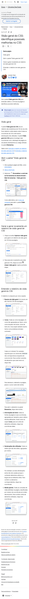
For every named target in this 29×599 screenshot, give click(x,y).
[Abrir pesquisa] (15, 2)
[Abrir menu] (2, 2)
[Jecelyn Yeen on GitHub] (11, 78)
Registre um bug (5, 552)
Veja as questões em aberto (8, 555)
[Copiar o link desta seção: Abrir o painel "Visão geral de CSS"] (7, 160)
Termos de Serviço (6, 591)
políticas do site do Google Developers (10, 539)
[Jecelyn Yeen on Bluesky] (13, 78)
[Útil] (8, 32)
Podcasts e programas (7, 569)
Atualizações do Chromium (8, 562)
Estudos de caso (5, 564)
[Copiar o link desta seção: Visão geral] (12, 122)
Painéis (5, 28)
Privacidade (15, 591)
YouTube (3, 579)
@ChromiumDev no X (6, 577)
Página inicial (4, 27)
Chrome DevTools (14, 7)
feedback (6, 116)
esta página (8, 167)
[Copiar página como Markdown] (8, 46)
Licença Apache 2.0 (6, 537)
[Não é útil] (11, 32)
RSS (2, 584)
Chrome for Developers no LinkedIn (10, 582)
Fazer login (24, 2)
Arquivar (3, 567)
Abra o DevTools (9, 170)
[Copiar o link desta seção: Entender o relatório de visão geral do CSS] (14, 291)
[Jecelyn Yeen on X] (9, 78)
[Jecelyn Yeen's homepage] (16, 78)
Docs (3, 7)
